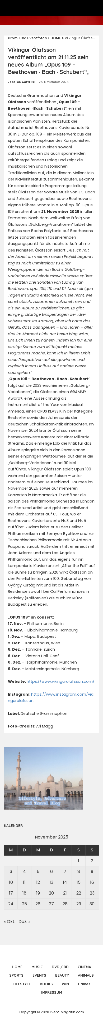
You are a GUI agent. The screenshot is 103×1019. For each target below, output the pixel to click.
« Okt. (9, 921)
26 (37, 904)
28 (65, 904)
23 (92, 893)
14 (65, 882)
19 (38, 893)
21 (65, 893)
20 (51, 893)
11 (24, 882)
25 (24, 904)
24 (10, 904)
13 (51, 882)
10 (11, 882)
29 (78, 904)
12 (38, 882)
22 (78, 893)
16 (92, 882)
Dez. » (24, 921)
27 (51, 904)
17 (11, 893)
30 (92, 904)
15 (79, 882)
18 (24, 893)
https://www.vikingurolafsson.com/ (61, 681)
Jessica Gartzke (21, 82)
